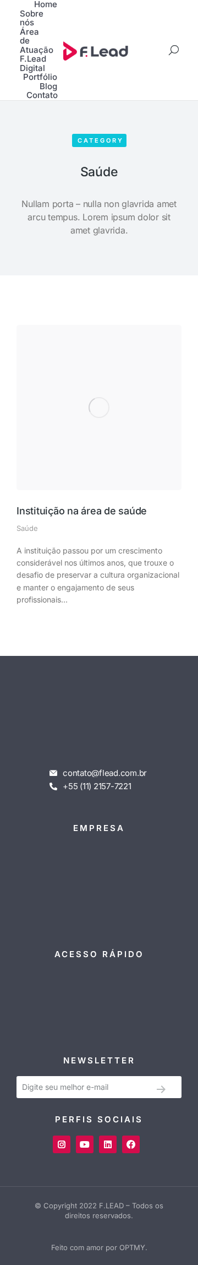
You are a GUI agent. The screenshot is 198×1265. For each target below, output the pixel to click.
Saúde (27, 528)
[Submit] (161, 1089)
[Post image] (99, 407)
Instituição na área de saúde (81, 511)
